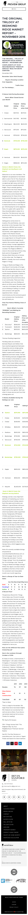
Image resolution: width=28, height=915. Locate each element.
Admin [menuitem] (14, 902)
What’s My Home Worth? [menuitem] (12, 835)
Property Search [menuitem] (10, 829)
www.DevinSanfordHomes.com (12, 554)
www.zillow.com (7, 736)
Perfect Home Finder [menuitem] (11, 832)
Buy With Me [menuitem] (8, 816)
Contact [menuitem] (6, 814)
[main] (14, 381)
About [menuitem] (6, 806)
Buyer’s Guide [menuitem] (8, 819)
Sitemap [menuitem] (14, 904)
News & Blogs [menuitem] (8, 811)
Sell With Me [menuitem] (8, 822)
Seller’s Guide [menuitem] (9, 824)
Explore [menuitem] (6, 827)
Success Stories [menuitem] (9, 809)
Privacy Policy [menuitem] (14, 907)
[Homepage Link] (14, 3)
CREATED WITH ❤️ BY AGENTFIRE (14, 911)
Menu (14, 9)
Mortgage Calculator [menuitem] (11, 837)
